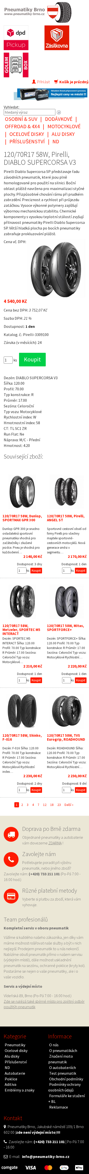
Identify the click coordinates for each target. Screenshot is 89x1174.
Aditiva (10, 1084)
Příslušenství (27, 141)
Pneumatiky (15, 1044)
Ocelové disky (26, 134)
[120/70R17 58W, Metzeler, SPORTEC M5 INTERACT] (22, 601)
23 (59, 805)
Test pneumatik (62, 1073)
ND (55, 141)
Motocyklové (64, 126)
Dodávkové (58, 119)
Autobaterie (15, 1073)
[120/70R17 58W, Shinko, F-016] (22, 711)
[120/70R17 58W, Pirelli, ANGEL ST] (67, 492)
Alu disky (63, 134)
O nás (54, 1044)
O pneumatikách (63, 1050)
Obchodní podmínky (66, 1078)
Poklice (11, 1078)
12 (44, 805)
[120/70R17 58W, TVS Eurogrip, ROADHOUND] (67, 711)
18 (52, 805)
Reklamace (58, 1107)
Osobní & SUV (21, 119)
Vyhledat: (11, 107)
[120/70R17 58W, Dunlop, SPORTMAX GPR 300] (22, 492)
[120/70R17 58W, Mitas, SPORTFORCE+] (67, 601)
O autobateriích (62, 1067)
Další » (69, 805)
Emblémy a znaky (19, 1090)
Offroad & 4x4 (22, 126)
